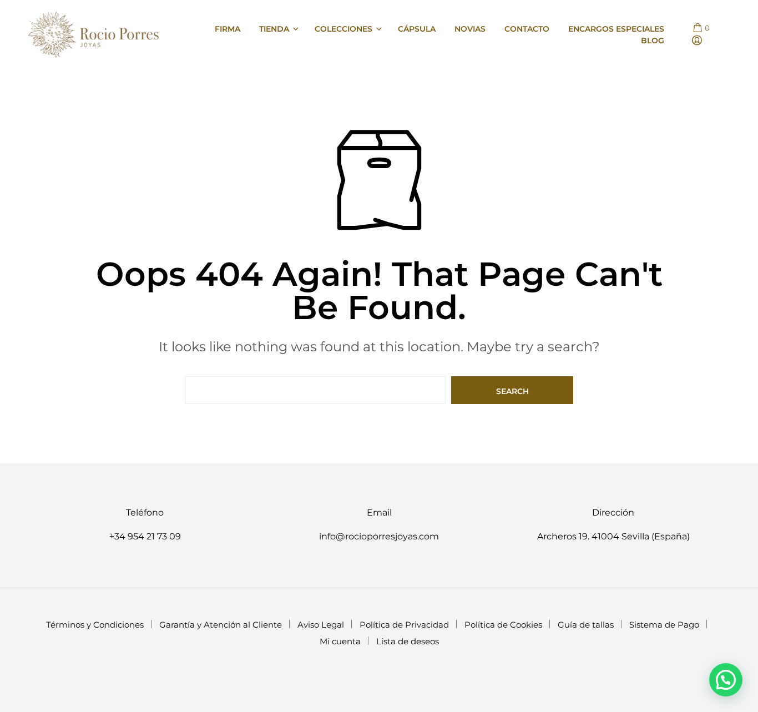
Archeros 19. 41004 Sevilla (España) (613, 536)
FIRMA (227, 29)
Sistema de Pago (664, 624)
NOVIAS (470, 29)
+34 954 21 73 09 (145, 536)
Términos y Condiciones (95, 624)
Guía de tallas (586, 624)
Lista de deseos (407, 641)
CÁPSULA (417, 29)
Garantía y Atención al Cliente (220, 624)
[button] (701, 28)
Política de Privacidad (404, 624)
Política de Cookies (503, 624)
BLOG (652, 41)
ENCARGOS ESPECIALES (616, 29)
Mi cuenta (340, 641)
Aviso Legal (320, 624)
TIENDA (274, 29)
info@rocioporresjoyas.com (379, 536)
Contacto (526, 29)
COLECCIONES (343, 29)
